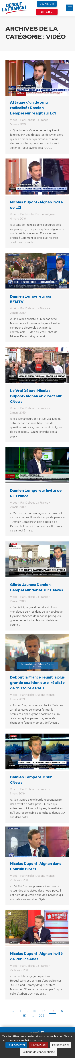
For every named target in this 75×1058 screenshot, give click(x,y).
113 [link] (35, 1011)
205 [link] (41, 1015)
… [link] (27, 1011)
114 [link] (44, 1011)
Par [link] (34, 120)
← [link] (13, 1011)
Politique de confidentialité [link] (38, 1052)
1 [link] (20, 1011)
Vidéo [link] (13, 120)
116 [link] (61, 1011)
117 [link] (25, 1015)
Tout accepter (16, 1045)
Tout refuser (38, 1045)
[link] (69, 8)
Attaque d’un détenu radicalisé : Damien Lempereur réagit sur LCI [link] (33, 108)
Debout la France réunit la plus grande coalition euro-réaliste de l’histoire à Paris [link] (37, 682)
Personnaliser (60, 1045)
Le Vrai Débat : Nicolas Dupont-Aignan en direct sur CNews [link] (36, 396)
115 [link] (52, 1011)
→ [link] (50, 1015)
